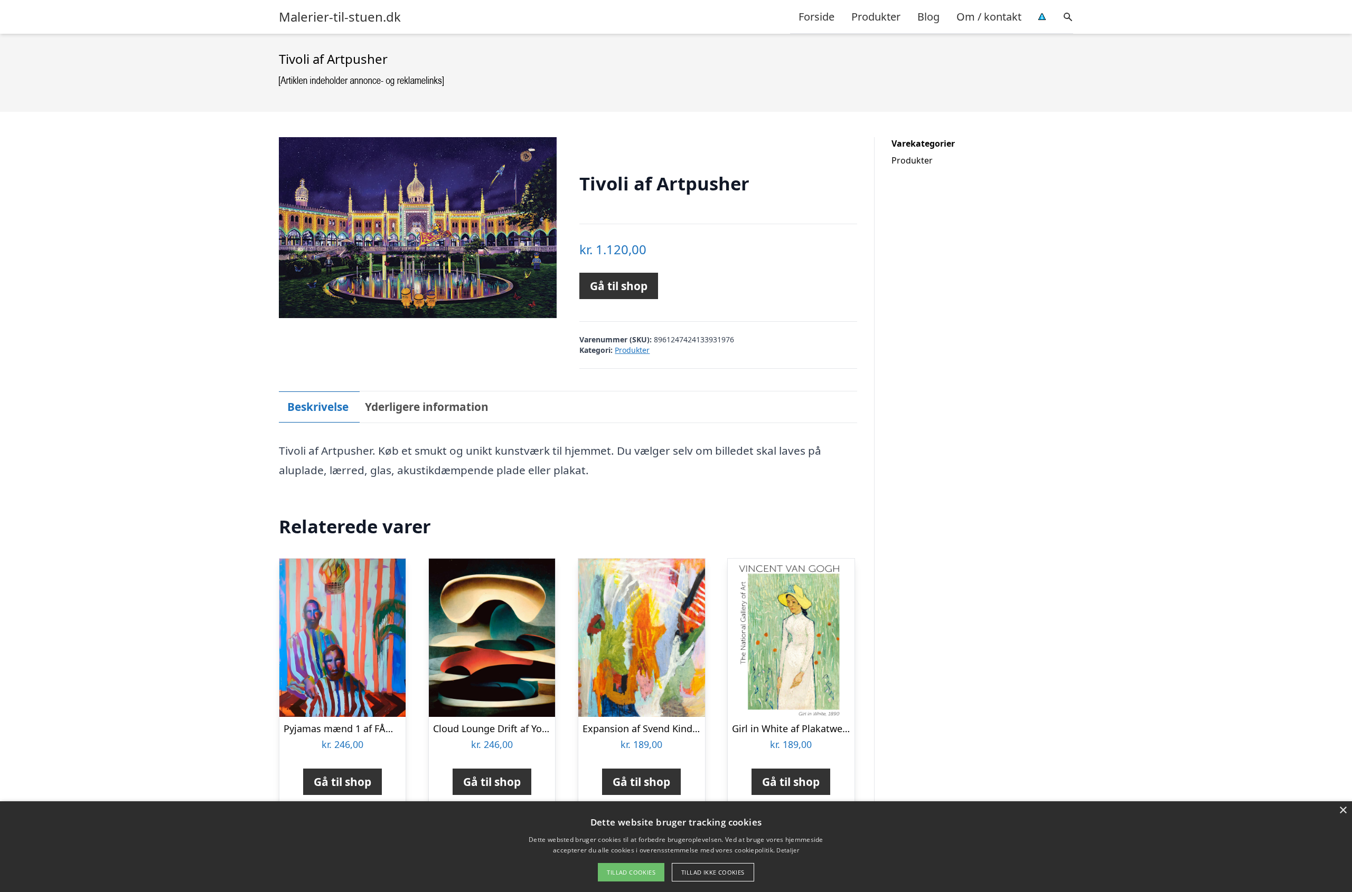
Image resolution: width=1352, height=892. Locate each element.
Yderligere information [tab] (427, 406)
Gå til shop (618, 286)
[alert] (676, 846)
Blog (928, 16)
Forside (816, 16)
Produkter (875, 16)
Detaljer (787, 850)
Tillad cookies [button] (631, 872)
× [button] (1343, 810)
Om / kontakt (988, 16)
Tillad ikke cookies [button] (713, 872)
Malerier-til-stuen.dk (340, 16)
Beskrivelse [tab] (318, 406)
